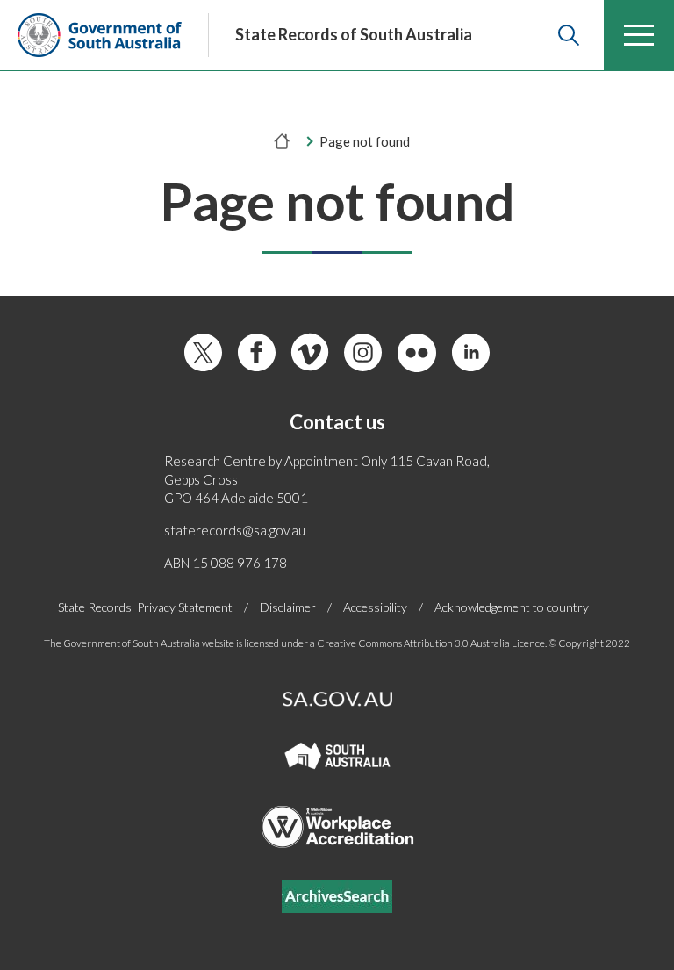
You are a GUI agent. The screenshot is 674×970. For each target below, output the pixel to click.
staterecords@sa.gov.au (234, 530)
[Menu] (639, 35)
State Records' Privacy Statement (145, 607)
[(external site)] (100, 35)
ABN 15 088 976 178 (225, 563)
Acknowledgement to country (511, 607)
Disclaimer (288, 607)
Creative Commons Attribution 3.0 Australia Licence (431, 643)
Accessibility (375, 607)
